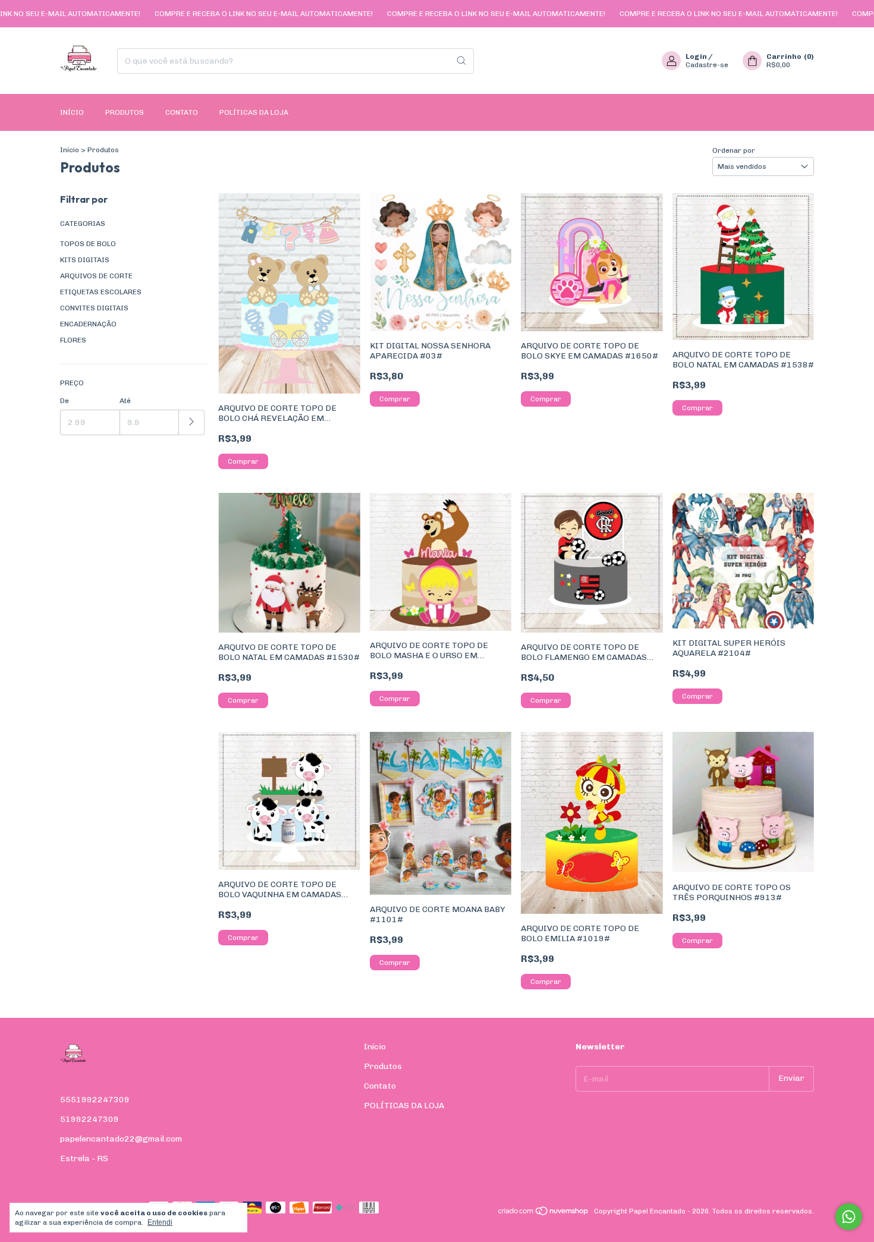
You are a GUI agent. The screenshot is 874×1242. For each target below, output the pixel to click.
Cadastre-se (707, 65)
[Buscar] (461, 61)
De (64, 401)
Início (72, 112)
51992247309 (89, 1119)
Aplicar (192, 422)
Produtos (124, 112)
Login (696, 56)
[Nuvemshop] (544, 1214)
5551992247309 (95, 1100)
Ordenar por (733, 150)
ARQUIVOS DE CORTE (96, 276)
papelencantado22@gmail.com (121, 1139)
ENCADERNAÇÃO (88, 324)
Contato (181, 112)
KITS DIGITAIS (84, 260)
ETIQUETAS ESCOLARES (101, 292)
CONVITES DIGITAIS (94, 308)
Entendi (159, 1222)
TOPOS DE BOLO (88, 244)
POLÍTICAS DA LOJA (253, 112)
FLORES (73, 340)
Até (125, 401)
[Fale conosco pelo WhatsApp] (848, 1216)
